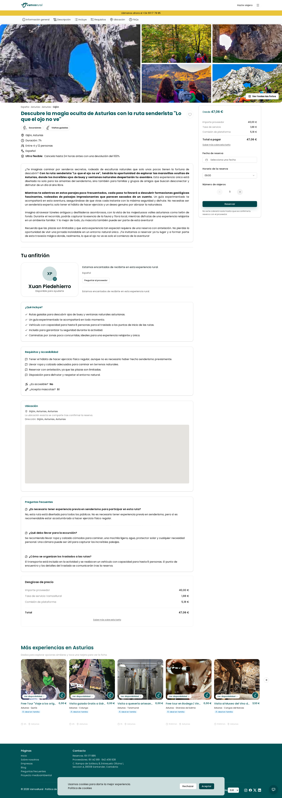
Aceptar (207, 786)
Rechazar (188, 786)
